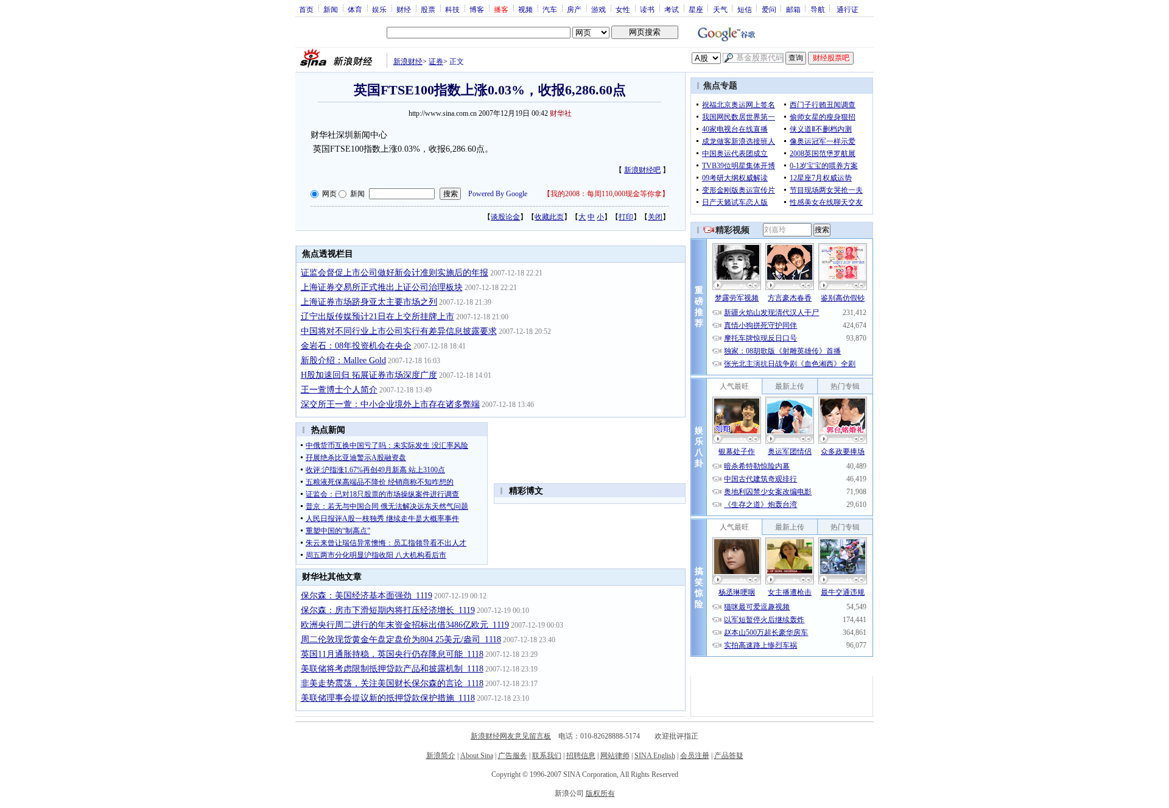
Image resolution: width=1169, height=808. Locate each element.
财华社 (561, 113)
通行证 (847, 9)
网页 (329, 194)
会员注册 (694, 755)
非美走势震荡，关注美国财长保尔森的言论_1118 (392, 683)
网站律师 (615, 755)
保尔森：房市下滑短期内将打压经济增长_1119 (388, 610)
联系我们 (546, 755)
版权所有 (600, 793)
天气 (720, 9)
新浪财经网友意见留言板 (511, 736)
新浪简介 (440, 755)
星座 (696, 9)
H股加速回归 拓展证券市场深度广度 (369, 375)
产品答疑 (728, 755)
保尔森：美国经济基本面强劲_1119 (366, 595)
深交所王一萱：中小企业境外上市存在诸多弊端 (390, 404)
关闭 (655, 217)
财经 (403, 9)
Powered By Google (497, 194)
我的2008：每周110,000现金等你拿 (606, 194)
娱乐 (379, 9)
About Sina (476, 755)
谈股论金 (505, 217)
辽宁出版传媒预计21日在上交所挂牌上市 (377, 316)
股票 (428, 9)
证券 (436, 61)
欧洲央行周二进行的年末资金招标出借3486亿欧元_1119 (405, 624)
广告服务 (512, 755)
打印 (626, 217)
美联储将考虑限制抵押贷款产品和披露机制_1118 (392, 668)
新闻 (330, 9)
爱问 (769, 9)
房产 (574, 9)
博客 (476, 9)
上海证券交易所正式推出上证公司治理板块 (382, 287)
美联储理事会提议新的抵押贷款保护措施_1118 (388, 698)
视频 (525, 9)
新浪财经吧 (642, 170)
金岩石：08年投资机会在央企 (356, 345)
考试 (671, 9)
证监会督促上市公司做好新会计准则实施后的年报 (394, 272)
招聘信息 (580, 755)
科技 (452, 9)
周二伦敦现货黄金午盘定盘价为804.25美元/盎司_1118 (401, 639)
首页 (306, 9)
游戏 (598, 9)
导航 (817, 9)
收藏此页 (549, 217)
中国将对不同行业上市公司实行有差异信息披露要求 (399, 331)
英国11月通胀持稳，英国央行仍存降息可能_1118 (392, 654)
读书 (647, 9)
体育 (355, 9)
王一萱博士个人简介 (339, 389)
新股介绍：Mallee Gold (343, 360)
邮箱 (793, 9)
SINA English (654, 755)
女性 (623, 9)
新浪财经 (408, 61)
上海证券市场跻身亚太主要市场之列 (369, 302)
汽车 (549, 9)
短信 (744, 9)
